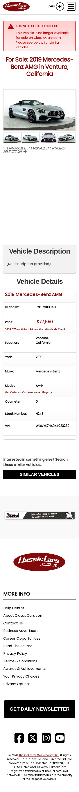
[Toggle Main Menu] (71, 6)
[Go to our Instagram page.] (46, 738)
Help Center (13, 608)
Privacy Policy (15, 653)
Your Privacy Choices (21, 676)
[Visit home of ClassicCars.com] (39, 568)
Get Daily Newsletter (40, 709)
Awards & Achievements (24, 668)
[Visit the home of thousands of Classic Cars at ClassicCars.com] (19, 6)
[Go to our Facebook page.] (19, 738)
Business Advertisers (20, 630)
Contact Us (13, 623)
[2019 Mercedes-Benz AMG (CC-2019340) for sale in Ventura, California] (39, 110)
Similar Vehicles (39, 474)
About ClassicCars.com (23, 615)
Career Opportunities (21, 638)
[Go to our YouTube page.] (60, 738)
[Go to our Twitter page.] (32, 738)
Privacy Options (17, 683)
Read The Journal (18, 645)
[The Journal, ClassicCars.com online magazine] (39, 515)
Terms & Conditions (20, 661)
